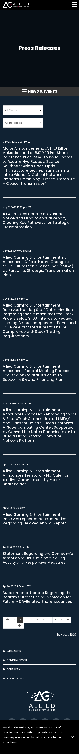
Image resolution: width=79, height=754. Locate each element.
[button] (74, 4)
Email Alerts (14, 651)
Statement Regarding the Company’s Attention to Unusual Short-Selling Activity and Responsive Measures (38, 558)
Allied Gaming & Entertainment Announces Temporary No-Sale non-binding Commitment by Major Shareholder (37, 477)
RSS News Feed (15, 678)
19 (12, 625)
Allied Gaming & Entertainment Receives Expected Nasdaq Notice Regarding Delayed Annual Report (34, 519)
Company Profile (17, 660)
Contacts (13, 669)
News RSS (66, 634)
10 (68, 619)
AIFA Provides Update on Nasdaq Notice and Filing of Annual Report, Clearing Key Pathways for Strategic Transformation (36, 220)
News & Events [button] (42, 91)
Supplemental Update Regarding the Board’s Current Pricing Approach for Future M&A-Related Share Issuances (37, 597)
